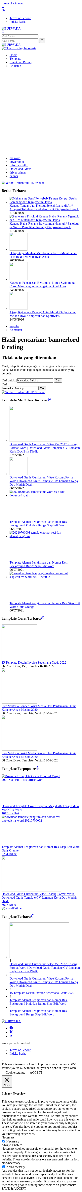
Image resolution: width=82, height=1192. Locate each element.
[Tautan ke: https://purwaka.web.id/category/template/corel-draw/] (43, 618)
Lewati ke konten (12, 3)
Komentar (16, 329)
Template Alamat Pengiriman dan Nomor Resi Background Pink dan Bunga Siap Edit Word (38, 523)
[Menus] (3, 7)
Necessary (12, 1141)
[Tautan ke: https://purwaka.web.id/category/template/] (37, 768)
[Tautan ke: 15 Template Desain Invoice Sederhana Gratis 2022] (19, 659)
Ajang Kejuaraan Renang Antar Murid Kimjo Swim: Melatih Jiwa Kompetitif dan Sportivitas (43, 314)
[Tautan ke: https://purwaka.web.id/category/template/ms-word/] (49, 400)
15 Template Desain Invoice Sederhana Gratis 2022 (34, 662)
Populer (14, 326)
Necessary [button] (8, 1137)
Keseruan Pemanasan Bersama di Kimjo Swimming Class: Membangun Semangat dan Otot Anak (42, 284)
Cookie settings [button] (15, 1072)
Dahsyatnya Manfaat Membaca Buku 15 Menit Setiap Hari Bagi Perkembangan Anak (43, 254)
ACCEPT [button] (36, 1072)
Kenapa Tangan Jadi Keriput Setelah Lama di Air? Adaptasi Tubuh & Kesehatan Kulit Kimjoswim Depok (44, 207)
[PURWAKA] (11, 28)
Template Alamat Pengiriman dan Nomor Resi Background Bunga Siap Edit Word (38, 564)
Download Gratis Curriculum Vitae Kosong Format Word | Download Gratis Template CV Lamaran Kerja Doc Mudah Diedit (44, 481)
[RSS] (11, 1036)
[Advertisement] (41, 112)
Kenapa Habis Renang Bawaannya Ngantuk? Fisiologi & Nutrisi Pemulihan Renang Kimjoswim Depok (44, 225)
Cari (4, 384)
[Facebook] (11, 1028)
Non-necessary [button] (11, 1163)
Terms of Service (20, 1050)
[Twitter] (11, 1032)
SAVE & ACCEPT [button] (14, 1188)
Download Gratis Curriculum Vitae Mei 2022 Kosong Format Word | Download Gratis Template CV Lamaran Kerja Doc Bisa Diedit (45, 448)
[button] (42, 41)
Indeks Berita (18, 1053)
